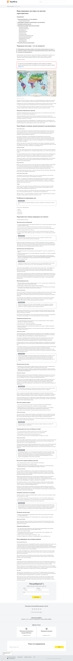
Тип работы (38, 588)
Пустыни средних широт (23, 34)
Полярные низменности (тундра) (24, 38)
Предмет (24, 588)
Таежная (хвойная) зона (23, 41)
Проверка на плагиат (28, 657)
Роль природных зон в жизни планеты (26, 42)
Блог (34, 657)
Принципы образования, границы (24, 20)
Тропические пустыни (22, 32)
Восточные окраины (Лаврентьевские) (25, 37)
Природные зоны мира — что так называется (27, 19)
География (12, 6)
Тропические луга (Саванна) (23, 27)
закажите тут (21, 66)
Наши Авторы (20, 657)
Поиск (59, 647)
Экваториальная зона (22, 30)
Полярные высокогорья (23, 39)
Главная (8, 6)
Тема (24, 592)
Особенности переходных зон (24, 24)
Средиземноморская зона (23, 31)
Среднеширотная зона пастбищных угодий (26, 35)
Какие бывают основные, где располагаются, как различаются (31, 22)
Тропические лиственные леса (24, 28)
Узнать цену (36, 597)
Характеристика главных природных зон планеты (28, 25)
